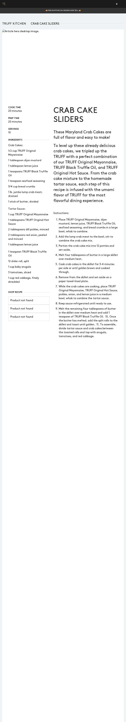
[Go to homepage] (63, 4)
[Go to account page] (110, 4)
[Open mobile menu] (4, 4)
